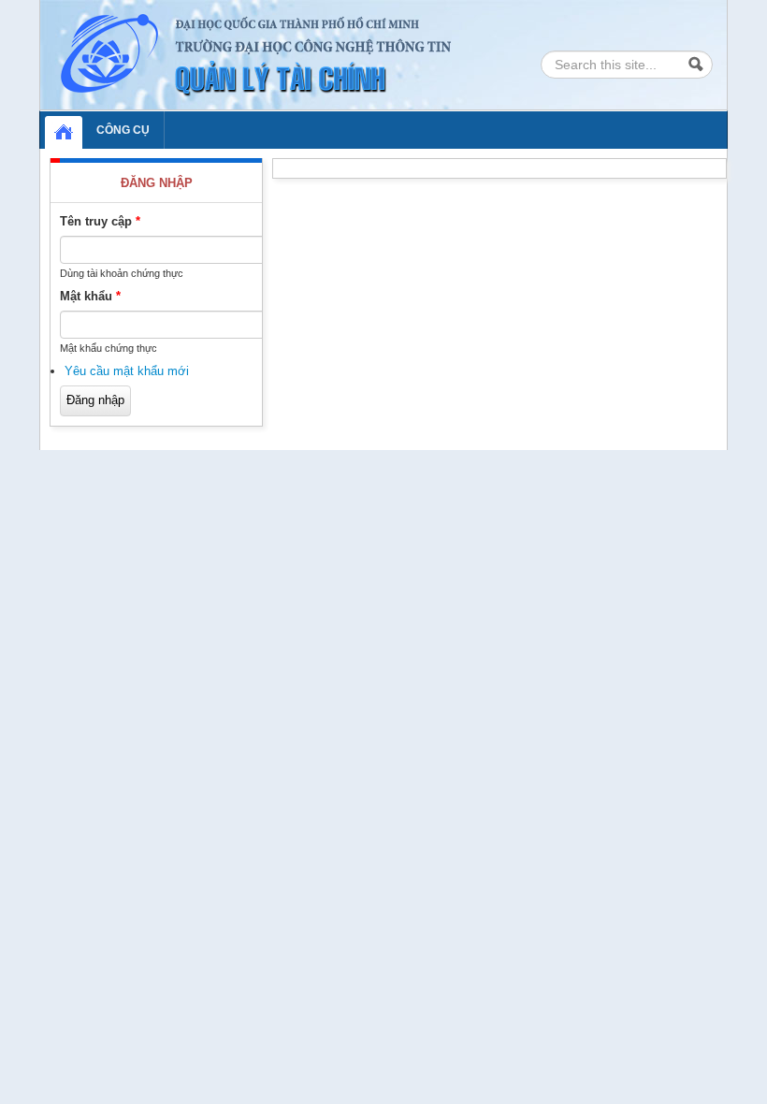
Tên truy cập (100, 221)
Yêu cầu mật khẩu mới (127, 371)
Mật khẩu (90, 296)
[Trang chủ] (259, 54)
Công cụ (123, 130)
